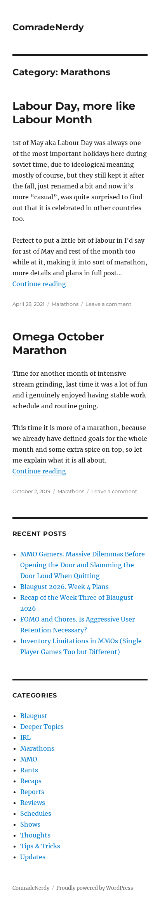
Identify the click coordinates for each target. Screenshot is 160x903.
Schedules (35, 813)
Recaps (31, 781)
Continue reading (39, 284)
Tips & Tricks (40, 846)
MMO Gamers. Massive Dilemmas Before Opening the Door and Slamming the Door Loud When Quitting (82, 565)
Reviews (32, 802)
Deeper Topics (42, 726)
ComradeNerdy (48, 27)
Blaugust (33, 716)
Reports (32, 792)
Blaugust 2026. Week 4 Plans (64, 586)
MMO (28, 759)
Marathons (65, 304)
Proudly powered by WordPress (94, 888)
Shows (30, 824)
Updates (32, 857)
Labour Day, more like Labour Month (74, 112)
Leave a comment (108, 304)
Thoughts (35, 835)
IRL (25, 737)
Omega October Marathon (58, 343)
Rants (29, 770)
